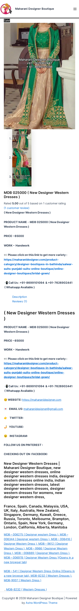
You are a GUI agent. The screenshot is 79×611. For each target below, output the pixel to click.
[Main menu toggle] (75, 9)
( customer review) (16, 208)
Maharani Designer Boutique (34, 8)
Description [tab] (19, 297)
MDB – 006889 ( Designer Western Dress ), (42, 553)
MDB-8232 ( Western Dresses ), (51, 575)
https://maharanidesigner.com (41, 399)
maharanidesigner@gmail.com (43, 409)
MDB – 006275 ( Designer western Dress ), (32, 534)
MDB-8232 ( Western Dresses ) (26, 589)
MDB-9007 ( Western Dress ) (22, 580)
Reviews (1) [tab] (19, 301)
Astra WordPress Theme (41, 603)
